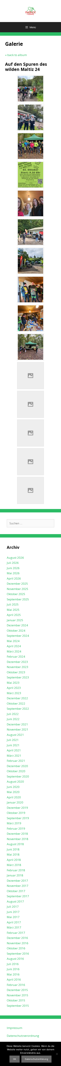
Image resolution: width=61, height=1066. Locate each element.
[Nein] (56, 1054)
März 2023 (14, 693)
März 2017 (14, 927)
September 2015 (18, 1006)
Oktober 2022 (16, 703)
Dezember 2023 (17, 662)
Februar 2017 (16, 933)
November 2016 (17, 943)
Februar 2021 (16, 761)
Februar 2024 (16, 656)
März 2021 (14, 756)
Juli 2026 (13, 563)
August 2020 (15, 781)
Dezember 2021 (17, 724)
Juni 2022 (13, 719)
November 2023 (17, 667)
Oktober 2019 (16, 813)
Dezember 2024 (17, 625)
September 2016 (18, 953)
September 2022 (18, 709)
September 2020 (18, 776)
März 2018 (14, 865)
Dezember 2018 (17, 834)
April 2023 (14, 688)
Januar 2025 (15, 620)
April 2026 (14, 578)
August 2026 (15, 558)
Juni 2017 (13, 912)
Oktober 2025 (16, 594)
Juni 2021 (13, 745)
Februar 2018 (16, 870)
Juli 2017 (13, 907)
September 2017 (18, 896)
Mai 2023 (13, 683)
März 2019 (14, 823)
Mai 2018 (13, 854)
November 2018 (17, 839)
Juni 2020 (13, 787)
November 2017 (17, 886)
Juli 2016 (13, 964)
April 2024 (14, 646)
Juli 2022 (13, 714)
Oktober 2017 (16, 891)
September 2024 (18, 636)
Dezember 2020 (17, 766)
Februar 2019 (16, 828)
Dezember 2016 (17, 938)
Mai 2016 (13, 974)
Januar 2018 (15, 875)
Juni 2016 (13, 969)
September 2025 (18, 599)
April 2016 (14, 979)
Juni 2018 (13, 849)
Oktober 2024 (16, 630)
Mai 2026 (13, 573)
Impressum (14, 1028)
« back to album (16, 55)
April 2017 (14, 922)
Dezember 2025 (17, 584)
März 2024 (14, 651)
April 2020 (14, 797)
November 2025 (17, 589)
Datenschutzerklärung (36, 1059)
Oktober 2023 (16, 672)
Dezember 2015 (17, 990)
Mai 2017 (13, 917)
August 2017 (15, 901)
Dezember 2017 (17, 881)
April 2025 (14, 615)
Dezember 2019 (17, 808)
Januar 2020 (15, 802)
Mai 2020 (13, 792)
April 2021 (14, 750)
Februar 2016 (16, 985)
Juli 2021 (13, 740)
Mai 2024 (13, 641)
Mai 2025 (13, 610)
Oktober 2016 (16, 948)
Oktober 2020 (16, 771)
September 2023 (18, 677)
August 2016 (15, 959)
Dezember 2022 (17, 698)
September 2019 (18, 818)
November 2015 (17, 995)
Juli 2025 (13, 604)
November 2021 (17, 729)
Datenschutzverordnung (23, 1036)
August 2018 (15, 844)
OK (14, 1059)
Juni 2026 (13, 568)
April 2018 (14, 860)
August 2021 (15, 735)
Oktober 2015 (16, 1000)
